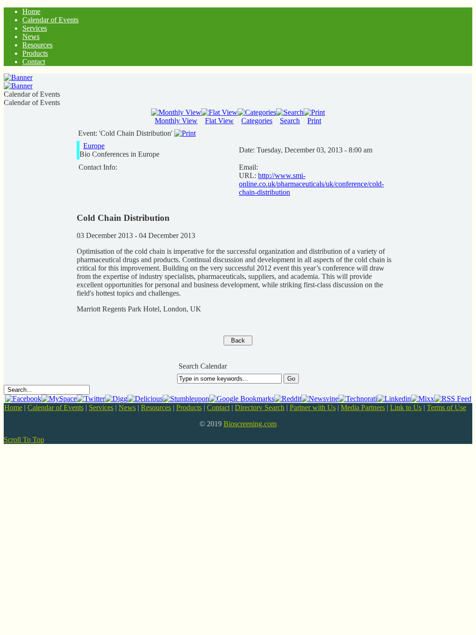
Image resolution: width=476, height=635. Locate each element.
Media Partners (363, 407)
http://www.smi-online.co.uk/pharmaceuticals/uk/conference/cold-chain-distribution (311, 184)
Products (189, 407)
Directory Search (259, 407)
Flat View (219, 121)
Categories (256, 121)
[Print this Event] (185, 133)
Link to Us (406, 407)
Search (290, 121)
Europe (94, 146)
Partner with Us (313, 407)
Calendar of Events (55, 407)
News (127, 407)
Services (101, 407)
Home (13, 407)
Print (314, 121)
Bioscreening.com (250, 424)
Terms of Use (446, 407)
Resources (156, 407)
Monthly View (176, 121)
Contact (218, 407)
